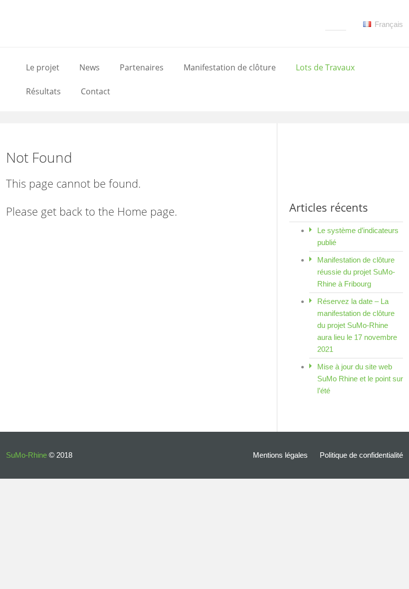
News (89, 67)
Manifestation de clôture (230, 67)
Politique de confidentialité (361, 455)
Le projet (42, 67)
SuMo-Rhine (26, 455)
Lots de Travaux (325, 67)
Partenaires (142, 67)
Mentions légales (280, 455)
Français (388, 24)
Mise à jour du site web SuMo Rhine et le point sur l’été (360, 378)
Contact (95, 91)
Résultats (43, 91)
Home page (146, 211)
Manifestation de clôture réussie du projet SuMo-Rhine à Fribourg (356, 272)
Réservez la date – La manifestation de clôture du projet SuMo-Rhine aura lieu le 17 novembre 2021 (357, 325)
